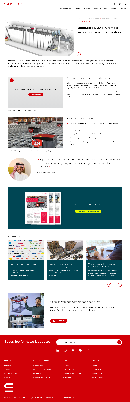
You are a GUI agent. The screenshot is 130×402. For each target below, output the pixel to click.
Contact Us (8, 369)
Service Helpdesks (11, 373)
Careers (123, 9)
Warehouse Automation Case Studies (110, 19)
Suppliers (7, 377)
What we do (96, 365)
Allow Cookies (36, 94)
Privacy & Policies (52, 398)
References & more (100, 9)
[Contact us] (115, 4)
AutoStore (37, 373)
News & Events (97, 373)
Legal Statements (36, 398)
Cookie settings (68, 398)
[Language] (120, 4)
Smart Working (68, 369)
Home (79, 19)
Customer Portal (98, 377)
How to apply (67, 377)
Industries (77, 9)
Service (87, 9)
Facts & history (97, 369)
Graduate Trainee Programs (73, 373)
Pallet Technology (39, 365)
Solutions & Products (63, 9)
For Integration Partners (42, 377)
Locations (7, 365)
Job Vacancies (68, 365)
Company (113, 9)
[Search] (125, 4)
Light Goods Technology (42, 369)
